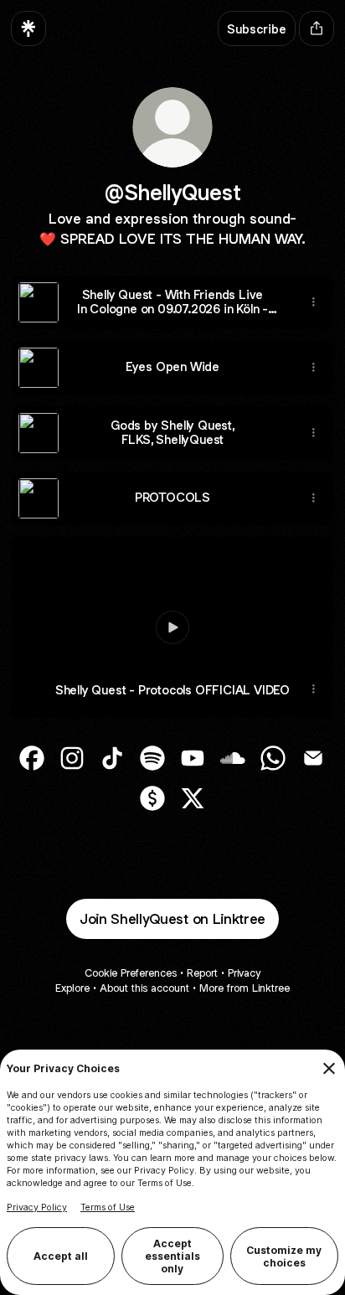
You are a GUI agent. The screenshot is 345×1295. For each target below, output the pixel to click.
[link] (32, 758)
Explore (72, 988)
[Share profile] (316, 28)
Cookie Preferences (131, 973)
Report (202, 973)
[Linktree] (28, 28)
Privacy (244, 973)
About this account (144, 988)
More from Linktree (244, 988)
